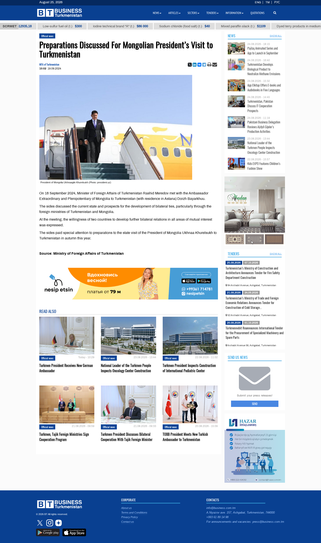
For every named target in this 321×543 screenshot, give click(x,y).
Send (254, 403)
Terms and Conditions (134, 512)
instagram (49, 523)
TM (268, 2)
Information (233, 13)
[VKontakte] (199, 65)
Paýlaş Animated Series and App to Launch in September (262, 50)
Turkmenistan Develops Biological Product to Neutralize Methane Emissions (263, 69)
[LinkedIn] (195, 65)
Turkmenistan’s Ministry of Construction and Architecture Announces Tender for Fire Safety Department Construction (253, 273)
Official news (47, 36)
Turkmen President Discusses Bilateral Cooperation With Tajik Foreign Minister (126, 437)
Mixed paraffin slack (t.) (218, 26)
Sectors (192, 13)
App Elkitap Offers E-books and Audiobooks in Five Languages (264, 87)
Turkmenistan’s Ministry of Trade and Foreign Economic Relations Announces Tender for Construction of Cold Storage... (252, 303)
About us (126, 508)
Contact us (127, 521)
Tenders (233, 253)
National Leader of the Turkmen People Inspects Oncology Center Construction (126, 368)
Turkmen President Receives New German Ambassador (66, 368)
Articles (173, 13)
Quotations (257, 13)
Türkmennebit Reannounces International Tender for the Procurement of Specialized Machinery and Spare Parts (255, 332)
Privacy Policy (129, 517)
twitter (40, 523)
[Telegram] (204, 65)
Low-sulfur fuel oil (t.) (37, 26)
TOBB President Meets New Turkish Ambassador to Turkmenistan (185, 437)
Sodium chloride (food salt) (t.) (159, 26)
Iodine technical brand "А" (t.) (95, 26)
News (231, 35)
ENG (258, 2)
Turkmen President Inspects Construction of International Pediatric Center (189, 368)
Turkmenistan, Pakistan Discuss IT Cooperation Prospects (260, 106)
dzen (58, 523)
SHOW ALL (276, 36)
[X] (190, 65)
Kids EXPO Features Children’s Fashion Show (263, 166)
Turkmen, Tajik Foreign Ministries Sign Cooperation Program (64, 437)
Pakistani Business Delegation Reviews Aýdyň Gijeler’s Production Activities (263, 127)
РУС (277, 2)
